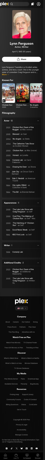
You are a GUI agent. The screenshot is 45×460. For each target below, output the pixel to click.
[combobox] (21, 4)
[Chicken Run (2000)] (8, 95)
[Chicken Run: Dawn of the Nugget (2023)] (22, 95)
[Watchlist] (32, 4)
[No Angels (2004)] (36, 95)
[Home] (4, 4)
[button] (38, 4)
